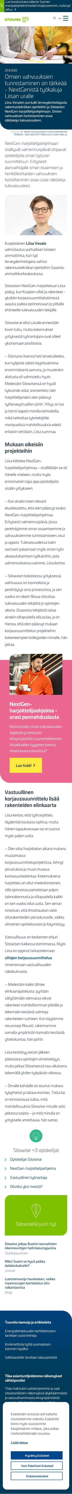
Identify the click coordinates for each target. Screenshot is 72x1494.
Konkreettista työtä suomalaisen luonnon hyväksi (28, 1346)
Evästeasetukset (37, 1476)
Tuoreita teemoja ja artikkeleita (28, 1322)
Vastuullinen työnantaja (28, 1177)
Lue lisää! (24, 765)
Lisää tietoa (19, 1442)
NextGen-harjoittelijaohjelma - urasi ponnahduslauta (34, 710)
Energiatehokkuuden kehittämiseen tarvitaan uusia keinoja (30, 1333)
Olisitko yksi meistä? (26, 1186)
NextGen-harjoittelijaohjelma (33, 1168)
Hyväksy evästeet (37, 1455)
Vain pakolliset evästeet (37, 1466)
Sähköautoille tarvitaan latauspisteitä (31, 1357)
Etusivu (15, 131)
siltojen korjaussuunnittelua (28, 957)
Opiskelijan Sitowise (26, 1159)
